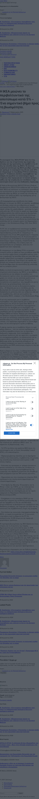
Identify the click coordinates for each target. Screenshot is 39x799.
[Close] (35, 363)
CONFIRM (11, 433)
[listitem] (19, 397)
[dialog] (19, 399)
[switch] (31, 402)
